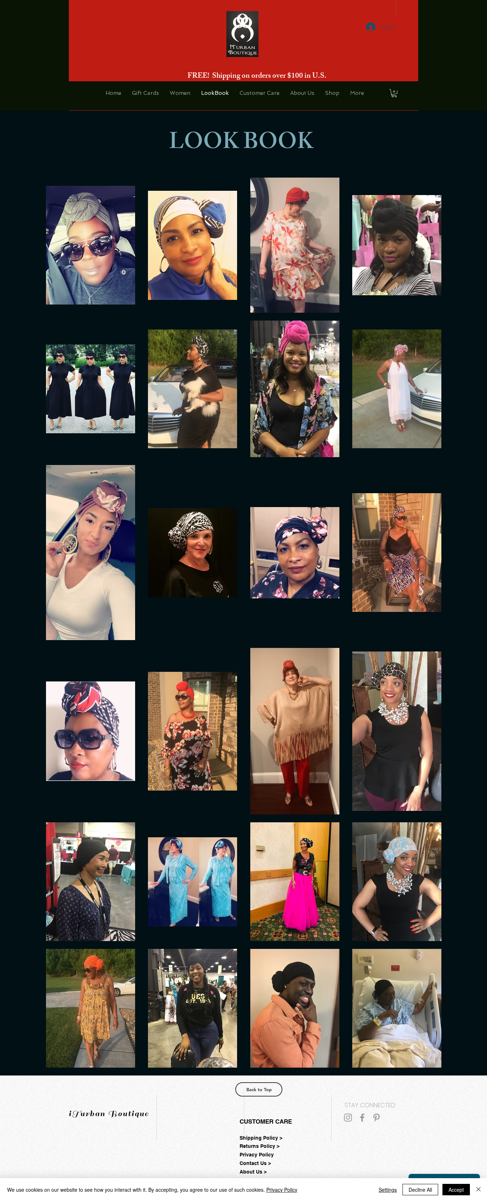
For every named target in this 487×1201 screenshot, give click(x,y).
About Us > (253, 1172)
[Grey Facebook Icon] (362, 1117)
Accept (456, 1189)
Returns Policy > (260, 1146)
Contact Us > (255, 1163)
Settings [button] (388, 1189)
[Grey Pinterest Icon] (376, 1117)
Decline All (420, 1189)
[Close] (478, 1189)
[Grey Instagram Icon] (348, 1117)
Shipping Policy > (261, 1138)
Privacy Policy (281, 1189)
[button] (394, 93)
